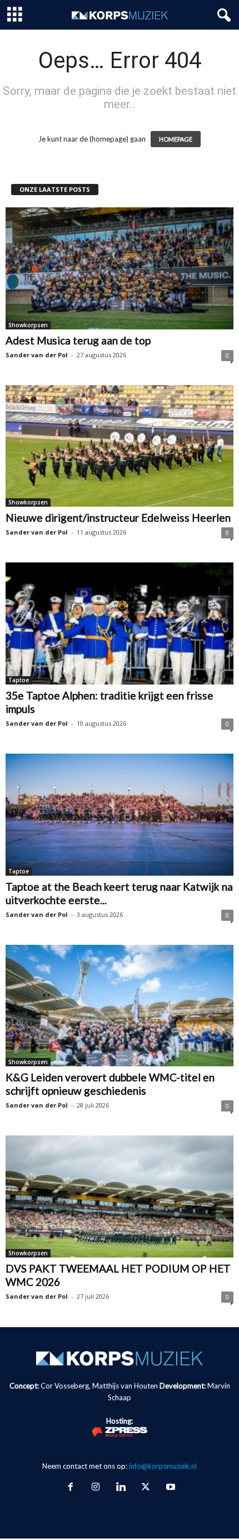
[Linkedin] (120, 1487)
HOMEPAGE (175, 139)
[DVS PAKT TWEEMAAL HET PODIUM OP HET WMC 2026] (119, 1196)
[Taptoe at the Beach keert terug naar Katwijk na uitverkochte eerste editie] (119, 815)
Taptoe (18, 680)
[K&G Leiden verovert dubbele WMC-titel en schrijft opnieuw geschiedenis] (119, 1006)
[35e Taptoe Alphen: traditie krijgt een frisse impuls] (119, 623)
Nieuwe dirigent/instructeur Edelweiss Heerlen (118, 517)
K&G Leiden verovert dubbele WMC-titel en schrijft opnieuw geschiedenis (110, 1084)
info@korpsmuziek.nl (163, 1466)
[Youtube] (169, 1487)
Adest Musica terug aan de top (78, 340)
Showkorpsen (28, 325)
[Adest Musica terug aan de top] (119, 268)
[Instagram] (95, 1487)
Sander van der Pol (37, 355)
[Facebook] (70, 1487)
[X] (145, 1487)
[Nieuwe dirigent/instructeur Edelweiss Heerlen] (119, 446)
